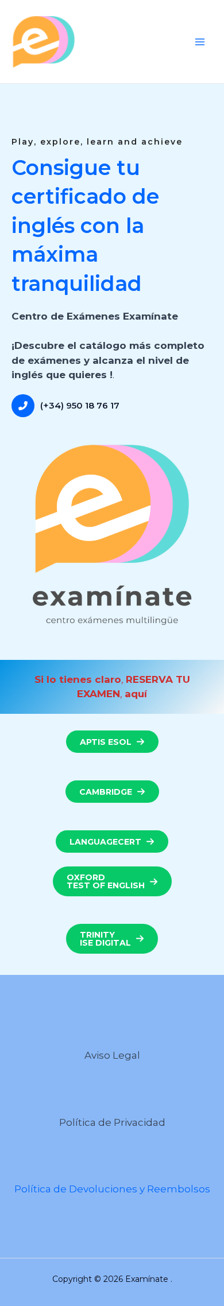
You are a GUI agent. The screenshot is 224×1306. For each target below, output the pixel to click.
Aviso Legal (112, 1055)
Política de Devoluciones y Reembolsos (112, 1189)
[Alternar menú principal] (200, 42)
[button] (112, 741)
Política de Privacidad (112, 1122)
